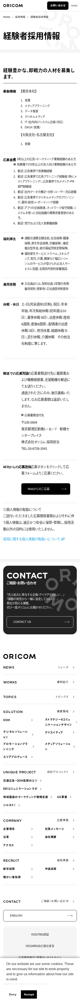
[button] (6, 984)
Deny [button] (12, 994)
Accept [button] (29, 994)
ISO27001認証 (40, 934)
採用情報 (20, 17)
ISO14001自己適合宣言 (40, 946)
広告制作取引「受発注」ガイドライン (40, 957)
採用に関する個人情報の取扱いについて (31, 539)
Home (6, 17)
